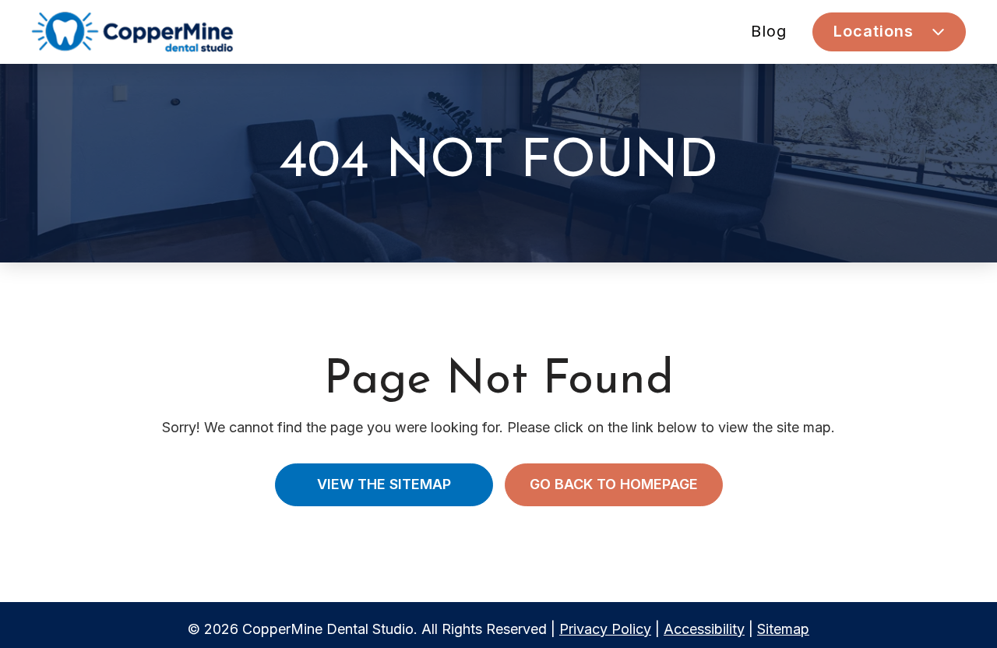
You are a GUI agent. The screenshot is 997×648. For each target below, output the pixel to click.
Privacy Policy (605, 629)
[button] (889, 31)
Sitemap (783, 629)
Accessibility (704, 629)
